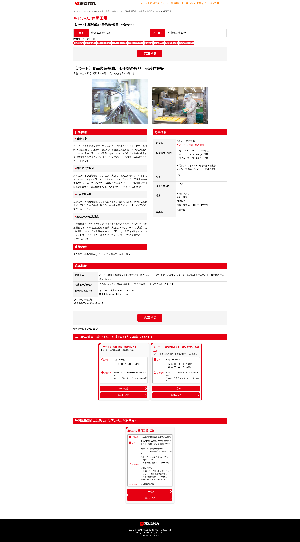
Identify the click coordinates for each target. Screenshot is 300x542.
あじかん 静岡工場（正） (141, 430)
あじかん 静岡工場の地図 (191, 145)
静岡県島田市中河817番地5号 (88, 303)
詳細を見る (123, 395)
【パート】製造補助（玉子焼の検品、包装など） (176, 349)
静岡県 (141, 11)
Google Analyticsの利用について (150, 533)
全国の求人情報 (129, 11)
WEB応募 (123, 388)
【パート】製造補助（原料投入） (118, 347)
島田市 (150, 11)
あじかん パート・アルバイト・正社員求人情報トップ (96, 11)
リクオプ (155, 535)
